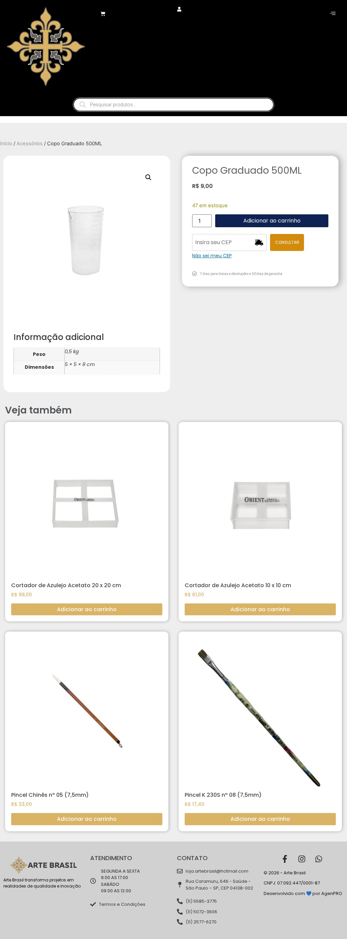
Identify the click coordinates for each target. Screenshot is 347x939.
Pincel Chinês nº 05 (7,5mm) (50, 795)
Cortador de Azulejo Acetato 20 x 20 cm (66, 585)
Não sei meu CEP (212, 255)
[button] (148, 177)
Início (6, 144)
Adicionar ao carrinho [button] (87, 609)
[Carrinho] (103, 14)
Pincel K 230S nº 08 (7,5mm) (223, 795)
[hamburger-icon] (332, 13)
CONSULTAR (287, 242)
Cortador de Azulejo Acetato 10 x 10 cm (238, 585)
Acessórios (30, 144)
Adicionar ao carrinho (272, 221)
